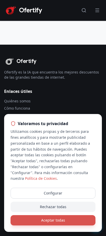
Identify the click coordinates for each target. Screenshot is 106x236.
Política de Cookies (41, 178)
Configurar (53, 193)
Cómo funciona (17, 108)
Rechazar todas (53, 206)
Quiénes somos (17, 101)
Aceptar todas (53, 220)
